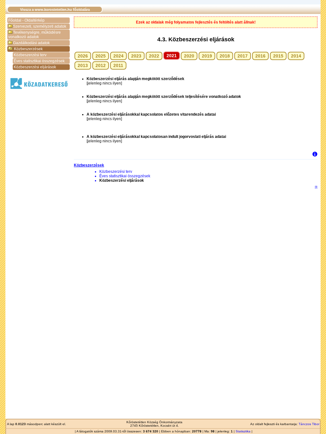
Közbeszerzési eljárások (35, 67)
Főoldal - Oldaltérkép (26, 20)
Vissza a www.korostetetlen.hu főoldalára (55, 9)
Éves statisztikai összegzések (39, 61)
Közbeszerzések (28, 49)
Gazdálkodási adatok (31, 43)
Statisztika (243, 431)
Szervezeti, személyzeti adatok (39, 26)
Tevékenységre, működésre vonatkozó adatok (34, 34)
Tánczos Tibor (309, 424)
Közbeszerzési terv (30, 55)
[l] (316, 187)
